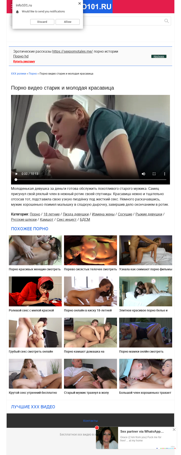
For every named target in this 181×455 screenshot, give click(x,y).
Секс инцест (67, 219)
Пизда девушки (76, 214)
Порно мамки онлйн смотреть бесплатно (141, 353)
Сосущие (125, 214)
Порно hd (20, 56)
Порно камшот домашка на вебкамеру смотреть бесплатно (87, 353)
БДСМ (85, 219)
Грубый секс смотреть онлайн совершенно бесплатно (31, 353)
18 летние (51, 214)
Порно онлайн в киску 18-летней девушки (88, 312)
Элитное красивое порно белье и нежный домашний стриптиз (143, 312)
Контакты (90, 421)
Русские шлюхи (24, 219)
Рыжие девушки (149, 214)
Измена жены (103, 214)
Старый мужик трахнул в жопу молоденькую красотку (86, 394)
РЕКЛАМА (159, 56)
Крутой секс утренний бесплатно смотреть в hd (33, 394)
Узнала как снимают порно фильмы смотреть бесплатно (145, 271)
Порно (35, 214)
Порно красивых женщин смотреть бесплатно (35, 271)
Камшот (46, 219)
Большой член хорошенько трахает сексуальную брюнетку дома (145, 394)
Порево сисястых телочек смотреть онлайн (90, 271)
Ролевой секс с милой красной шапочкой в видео (31, 312)
